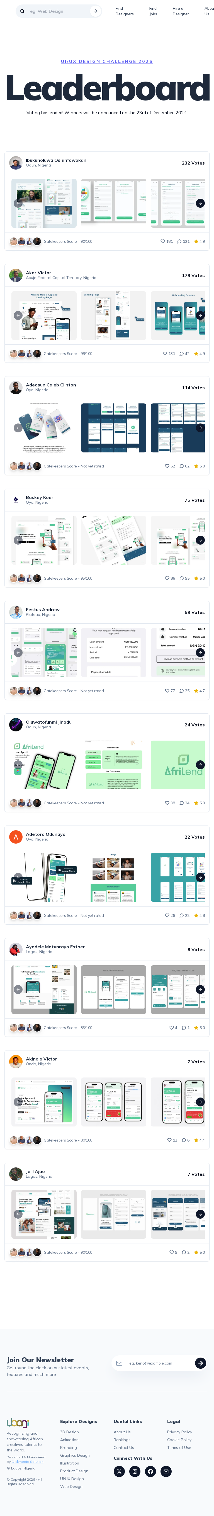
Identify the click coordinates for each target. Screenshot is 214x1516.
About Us (122, 1431)
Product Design (74, 1470)
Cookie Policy (179, 1439)
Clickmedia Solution (27, 1461)
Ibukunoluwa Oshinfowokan (56, 160)
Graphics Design (75, 1455)
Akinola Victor (41, 1059)
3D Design (69, 1431)
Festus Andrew (43, 609)
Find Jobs (153, 11)
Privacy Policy (179, 1431)
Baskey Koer (40, 497)
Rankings (122, 1439)
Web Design (71, 1486)
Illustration (69, 1463)
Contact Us (124, 1447)
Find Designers (125, 11)
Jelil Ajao (35, 1171)
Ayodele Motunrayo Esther (55, 946)
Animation (69, 1439)
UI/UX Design (72, 1478)
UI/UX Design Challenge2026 (107, 61)
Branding (68, 1447)
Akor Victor (38, 272)
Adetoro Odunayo (45, 834)
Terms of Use (179, 1447)
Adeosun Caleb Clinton (51, 385)
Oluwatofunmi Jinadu (49, 722)
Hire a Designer (181, 11)
